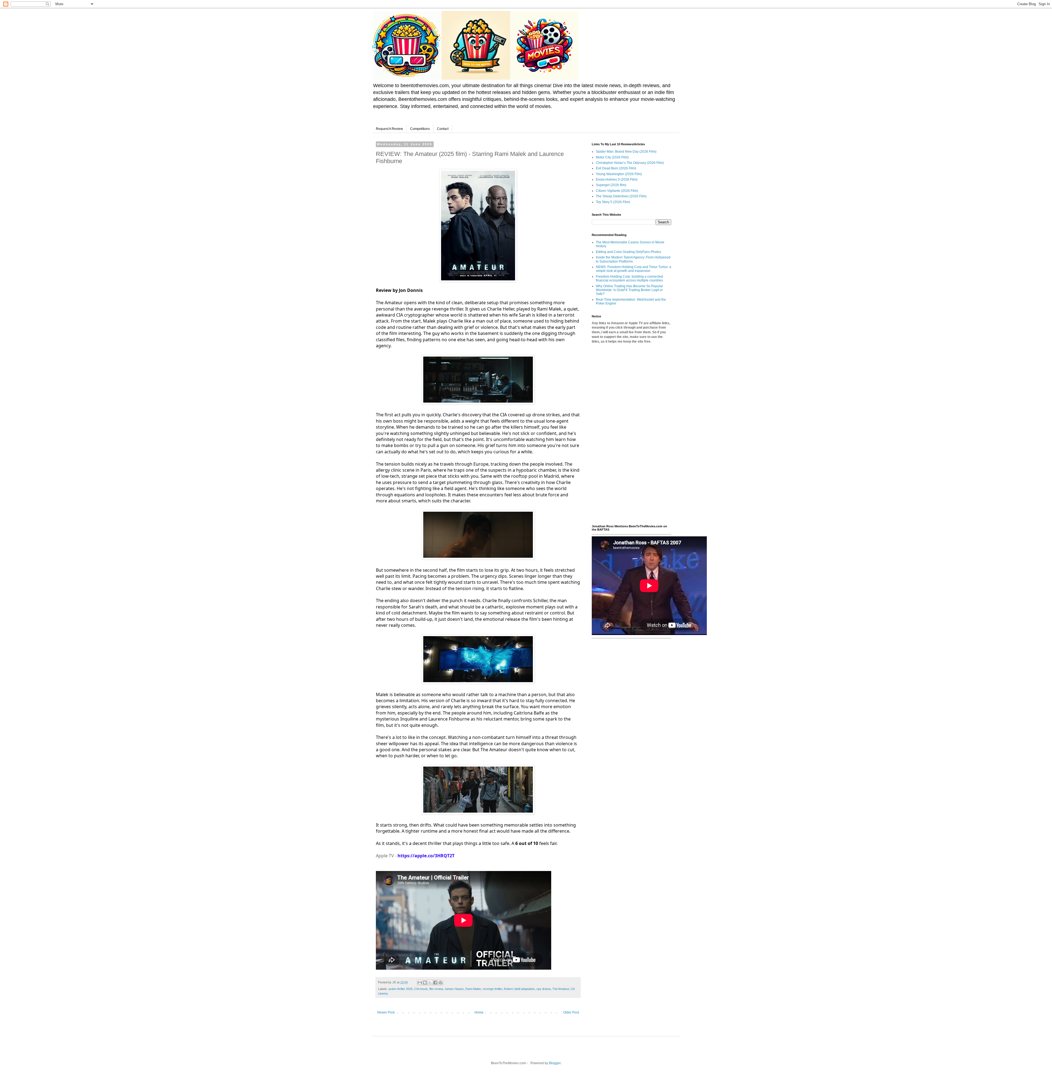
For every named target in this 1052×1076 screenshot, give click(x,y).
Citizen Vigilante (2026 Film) (617, 191)
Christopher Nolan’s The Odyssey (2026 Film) (630, 163)
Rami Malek (473, 988)
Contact (442, 129)
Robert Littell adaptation (519, 988)
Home (479, 1012)
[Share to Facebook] (435, 982)
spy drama (543, 988)
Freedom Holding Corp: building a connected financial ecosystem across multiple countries (629, 278)
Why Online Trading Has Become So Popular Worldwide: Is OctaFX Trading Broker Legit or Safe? (629, 290)
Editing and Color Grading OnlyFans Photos (628, 252)
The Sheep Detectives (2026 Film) (621, 196)
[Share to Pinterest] (440, 982)
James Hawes (454, 988)
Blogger (555, 1063)
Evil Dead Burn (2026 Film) (616, 168)
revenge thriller (492, 988)
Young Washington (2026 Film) (619, 174)
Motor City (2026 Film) (612, 157)
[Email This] (419, 982)
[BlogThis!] (425, 982)
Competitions (420, 129)
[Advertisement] (631, 434)
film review (436, 988)
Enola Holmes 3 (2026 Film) (617, 179)
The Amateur (560, 988)
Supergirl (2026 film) (611, 185)
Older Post (571, 1012)
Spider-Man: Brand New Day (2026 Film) (626, 151)
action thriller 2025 (400, 988)
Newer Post (386, 1012)
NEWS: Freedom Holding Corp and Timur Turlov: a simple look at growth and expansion (633, 269)
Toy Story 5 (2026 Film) (613, 202)
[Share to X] (430, 982)
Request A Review (389, 129)
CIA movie (421, 988)
